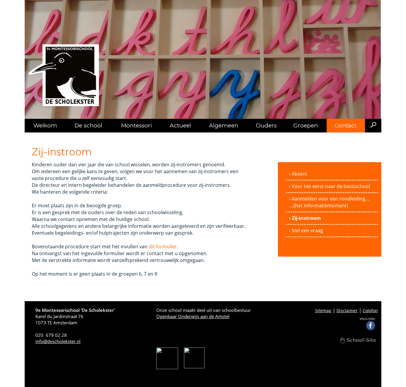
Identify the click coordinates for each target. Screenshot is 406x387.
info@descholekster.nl (58, 341)
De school (88, 125)
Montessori (136, 125)
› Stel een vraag (306, 230)
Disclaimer (347, 310)
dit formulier (163, 246)
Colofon (370, 310)
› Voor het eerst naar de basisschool (329, 186)
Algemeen (223, 125)
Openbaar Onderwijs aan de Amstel (192, 316)
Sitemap (323, 310)
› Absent (298, 173)
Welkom (45, 125)
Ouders (266, 125)
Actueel (180, 125)
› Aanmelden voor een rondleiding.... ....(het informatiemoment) (329, 202)
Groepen (305, 125)
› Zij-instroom (305, 218)
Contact (346, 125)
